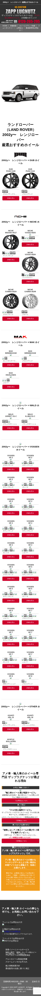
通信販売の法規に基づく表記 (17, 968)
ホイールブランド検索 (27, 26)
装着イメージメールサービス (17, 950)
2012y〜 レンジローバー (11, 109)
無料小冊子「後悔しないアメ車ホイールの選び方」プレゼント (20, 953)
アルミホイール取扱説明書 (16, 959)
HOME (5, 26)
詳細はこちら (22, 820)
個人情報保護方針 (12, 966)
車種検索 (13, 26)
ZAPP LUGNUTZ (19, 987)
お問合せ (20, 28)
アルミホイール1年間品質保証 (17, 955)
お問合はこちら (22, 800)
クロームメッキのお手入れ (16, 962)
